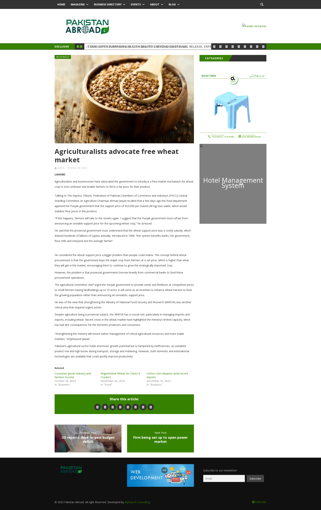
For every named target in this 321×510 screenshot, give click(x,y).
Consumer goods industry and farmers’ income (73, 375)
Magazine (78, 4)
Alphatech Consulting (137, 502)
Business (62, 56)
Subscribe (260, 502)
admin (61, 168)
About (154, 4)
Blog (172, 4)
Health (92, 46)
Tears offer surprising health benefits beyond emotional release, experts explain (160, 46)
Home (61, 4)
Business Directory (107, 4)
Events (136, 4)
